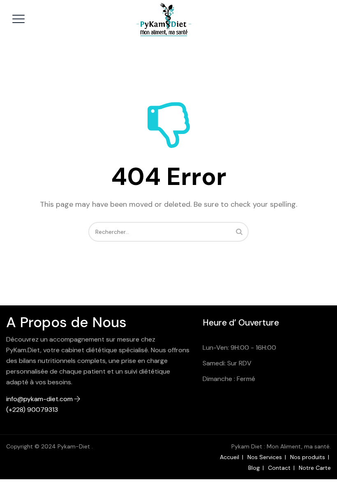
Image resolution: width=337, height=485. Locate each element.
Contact (279, 467)
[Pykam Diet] (167, 20)
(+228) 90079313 (32, 409)
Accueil (229, 457)
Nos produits (307, 457)
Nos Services (264, 457)
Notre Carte (315, 467)
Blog (254, 467)
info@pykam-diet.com (39, 399)
